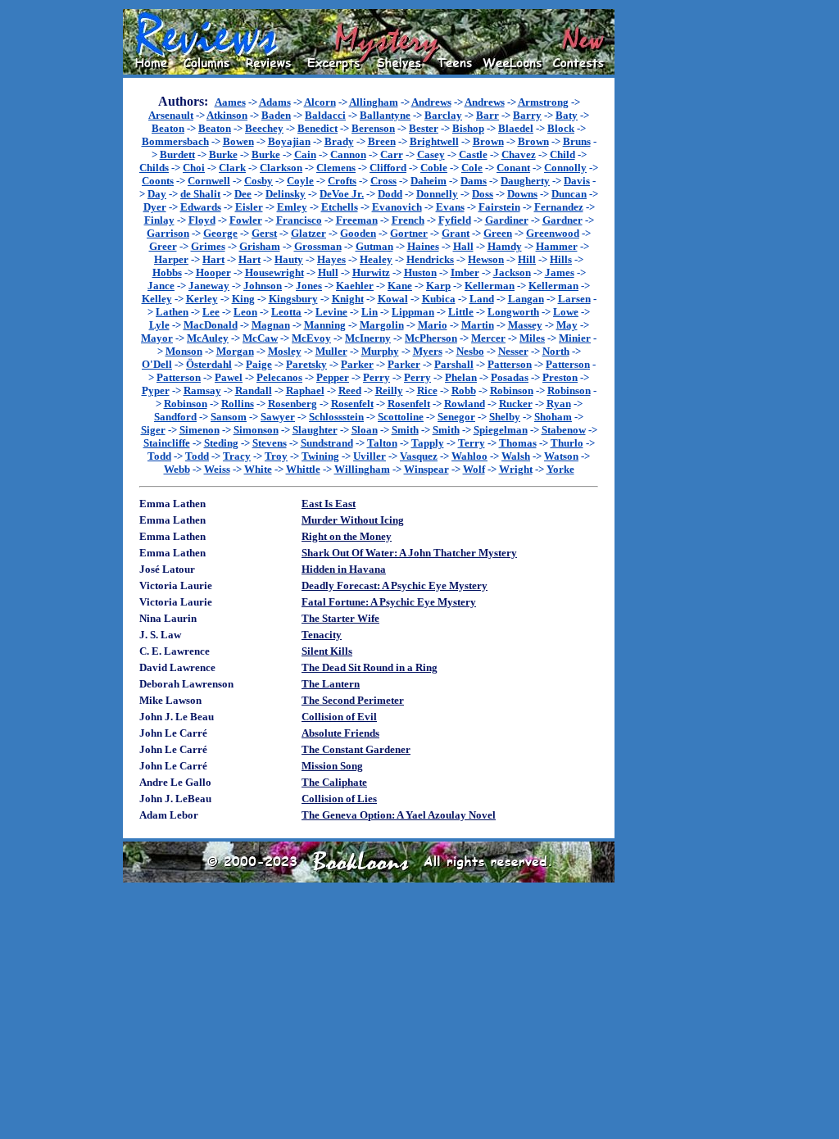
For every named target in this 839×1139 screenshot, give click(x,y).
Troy (276, 456)
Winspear (426, 469)
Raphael (305, 390)
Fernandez (558, 207)
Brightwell (434, 141)
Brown (488, 141)
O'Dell (157, 364)
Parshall (454, 364)
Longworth (513, 312)
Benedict (317, 128)
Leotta (286, 312)
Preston (560, 377)
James (559, 272)
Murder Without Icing (353, 520)
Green (497, 233)
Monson (184, 351)
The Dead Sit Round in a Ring (370, 667)
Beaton (168, 128)
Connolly (565, 167)
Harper (171, 259)
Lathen (172, 312)
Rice (427, 390)
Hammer (557, 246)
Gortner (409, 233)
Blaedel (515, 128)
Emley (292, 207)
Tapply (427, 443)
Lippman (413, 312)
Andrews (431, 102)
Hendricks (430, 259)
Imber (465, 272)
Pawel (229, 377)
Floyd (201, 220)
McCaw (260, 338)
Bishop (468, 128)
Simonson (256, 430)
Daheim (428, 181)
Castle (473, 154)
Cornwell (209, 181)
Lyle (159, 325)
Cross (383, 181)
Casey (431, 154)
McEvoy (311, 338)
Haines (423, 246)
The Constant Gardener (356, 749)
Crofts (342, 181)
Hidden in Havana (344, 569)
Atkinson (226, 115)
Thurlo (567, 443)
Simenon (199, 430)
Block (560, 128)
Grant (455, 233)
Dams (473, 181)
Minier (575, 338)
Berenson (373, 128)
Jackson (512, 272)
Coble (433, 167)
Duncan (569, 194)
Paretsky (306, 364)
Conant (513, 167)
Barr (487, 115)
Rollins (237, 403)
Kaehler (355, 285)
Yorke (560, 469)
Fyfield (454, 220)
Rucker (516, 403)
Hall (463, 246)
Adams (275, 102)
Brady (339, 141)
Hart (213, 259)
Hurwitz (371, 272)
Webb (177, 469)
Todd (159, 456)
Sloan (364, 430)
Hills (561, 259)
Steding (221, 443)
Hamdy (505, 246)
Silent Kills (327, 651)
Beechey (264, 128)
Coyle (300, 181)
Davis (577, 181)
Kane (400, 285)
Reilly (389, 390)
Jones (309, 285)
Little (461, 312)
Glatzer (308, 233)
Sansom (229, 417)
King (243, 299)
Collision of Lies (339, 798)
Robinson (511, 390)
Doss (482, 194)
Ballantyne (385, 115)
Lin (369, 312)
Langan (526, 299)
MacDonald (211, 325)
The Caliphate (334, 782)
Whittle (303, 469)
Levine (331, 312)
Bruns (577, 141)
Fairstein (499, 207)
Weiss (217, 469)
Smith (405, 430)
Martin (477, 325)
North (555, 351)
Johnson (262, 285)
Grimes (208, 246)
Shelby (504, 417)
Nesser (513, 351)
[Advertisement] (667, 255)
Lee (211, 312)
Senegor (456, 417)
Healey (376, 259)
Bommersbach (175, 141)
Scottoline (401, 417)
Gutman (374, 246)
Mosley (285, 351)
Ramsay (202, 390)
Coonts (158, 181)
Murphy (380, 351)
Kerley (202, 299)
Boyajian (289, 141)
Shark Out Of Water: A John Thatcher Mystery (409, 553)
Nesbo (470, 351)
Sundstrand (327, 443)
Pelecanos (279, 377)
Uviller (369, 456)
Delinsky (285, 194)
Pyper (156, 390)
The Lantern (331, 684)
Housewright (274, 272)
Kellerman (490, 285)
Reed (349, 390)
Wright (516, 469)
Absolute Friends (340, 733)
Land (481, 299)
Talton (382, 443)
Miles (532, 338)
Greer (163, 246)
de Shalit (200, 194)
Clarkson (281, 167)
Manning (325, 325)
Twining (320, 456)
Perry (376, 377)
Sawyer (278, 417)
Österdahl (209, 364)
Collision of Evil (339, 716)
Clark (232, 167)
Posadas (509, 377)
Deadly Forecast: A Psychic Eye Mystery (395, 585)
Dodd (390, 194)
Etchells (339, 207)
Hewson (486, 259)
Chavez (518, 154)
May (567, 325)
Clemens (336, 167)
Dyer (154, 207)
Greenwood (552, 233)
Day (156, 194)
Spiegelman (501, 430)
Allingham (373, 102)
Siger (153, 430)
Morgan (235, 351)
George (220, 233)
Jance (161, 285)
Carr (391, 154)
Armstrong (543, 102)
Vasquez (419, 456)
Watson (561, 456)
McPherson (431, 338)
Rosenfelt (352, 403)
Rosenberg (292, 403)
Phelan (461, 377)
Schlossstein (336, 417)
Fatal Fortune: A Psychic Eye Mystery (389, 602)
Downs (522, 194)
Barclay (443, 115)
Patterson (510, 364)
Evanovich (397, 207)
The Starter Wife (340, 618)
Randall (253, 390)
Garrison (168, 233)
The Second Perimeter (353, 700)
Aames (230, 102)
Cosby (258, 181)
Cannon (348, 154)
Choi (194, 167)
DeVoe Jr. (342, 194)
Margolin (382, 325)
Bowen (238, 141)
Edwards (200, 207)
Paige (259, 364)
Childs (154, 167)
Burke (223, 154)
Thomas (518, 443)
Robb (463, 390)
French (408, 220)
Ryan (558, 403)
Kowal (393, 299)
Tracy (237, 456)
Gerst (264, 233)
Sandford (175, 417)
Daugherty (525, 181)
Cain (305, 154)
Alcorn (320, 102)
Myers (427, 351)
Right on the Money (347, 536)
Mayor (157, 338)
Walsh (515, 456)
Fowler (245, 220)
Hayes (331, 259)
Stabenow (564, 430)
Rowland (464, 403)
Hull (328, 272)
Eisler (249, 207)
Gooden (358, 233)
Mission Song (332, 766)
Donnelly (437, 194)
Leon (245, 312)
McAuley (208, 338)
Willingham (362, 469)
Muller (331, 351)
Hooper (213, 272)
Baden (276, 115)
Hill (527, 259)
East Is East (329, 503)
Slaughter (315, 430)
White (258, 469)
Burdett (177, 154)
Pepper (332, 377)
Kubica (439, 299)
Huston (420, 272)
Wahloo (469, 456)
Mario (432, 325)
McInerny (368, 338)
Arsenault (170, 115)
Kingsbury (293, 299)
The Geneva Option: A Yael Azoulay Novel (399, 815)
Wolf (474, 469)
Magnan (271, 325)
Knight (348, 299)
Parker (357, 364)
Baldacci (325, 115)
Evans (450, 207)
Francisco (299, 220)
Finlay (159, 220)
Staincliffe (166, 443)
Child (562, 154)
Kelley (157, 299)
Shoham (553, 417)
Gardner (562, 220)
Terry (471, 443)
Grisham (259, 246)
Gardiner (506, 220)
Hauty (288, 259)
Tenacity (322, 634)
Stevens (269, 443)
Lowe (565, 312)
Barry (527, 115)
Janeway (208, 285)
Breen (382, 141)
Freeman (357, 220)
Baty (567, 115)
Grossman (318, 246)
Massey (525, 325)
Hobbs (167, 272)
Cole (472, 167)
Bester (423, 128)
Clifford (388, 167)
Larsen (574, 299)
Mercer (488, 338)
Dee (243, 194)
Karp (438, 285)
